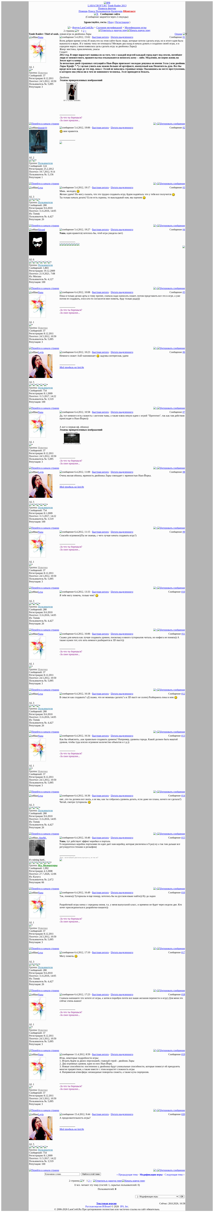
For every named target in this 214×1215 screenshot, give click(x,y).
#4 (184, 229)
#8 (184, 472)
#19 (183, 1054)
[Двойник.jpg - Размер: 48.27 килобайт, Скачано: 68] (71, 99)
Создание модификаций (109, 27)
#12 (183, 693)
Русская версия (93, 1206)
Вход (111, 22)
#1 (184, 37)
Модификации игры (135, 27)
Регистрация (122, 22)
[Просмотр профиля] (37, 62)
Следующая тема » (175, 1174)
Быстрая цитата (100, 37)
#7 (184, 412)
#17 (183, 952)
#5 (184, 292)
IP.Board (106, 1206)
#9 (184, 532)
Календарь (117, 11)
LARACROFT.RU (97, 5)
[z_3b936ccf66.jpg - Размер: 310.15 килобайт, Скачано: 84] (72, 442)
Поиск (91, 11)
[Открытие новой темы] (138, 30)
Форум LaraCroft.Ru (83, 27)
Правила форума (107, 8)
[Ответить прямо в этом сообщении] (171, 123)
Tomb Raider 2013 (117, 5)
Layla (41, 352)
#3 (184, 187)
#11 (183, 633)
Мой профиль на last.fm (72, 367)
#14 (183, 795)
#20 (183, 1114)
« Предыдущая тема (127, 1174)
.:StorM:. (42, 837)
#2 (184, 127)
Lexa (40, 187)
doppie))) (42, 127)
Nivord (41, 229)
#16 (183, 892)
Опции (178, 34)
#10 (183, 591)
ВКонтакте (129, 11)
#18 (183, 994)
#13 (183, 735)
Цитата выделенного (122, 37)
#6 (184, 352)
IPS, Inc (124, 1206)
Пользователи (103, 11)
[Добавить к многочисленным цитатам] (155, 123)
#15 (183, 837)
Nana (40, 37)
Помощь (83, 11)
